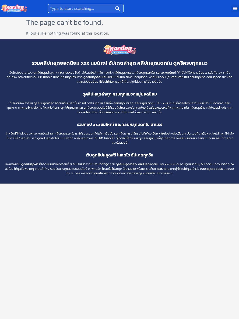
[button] (235, 8)
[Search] (118, 8)
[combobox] (80, 8)
